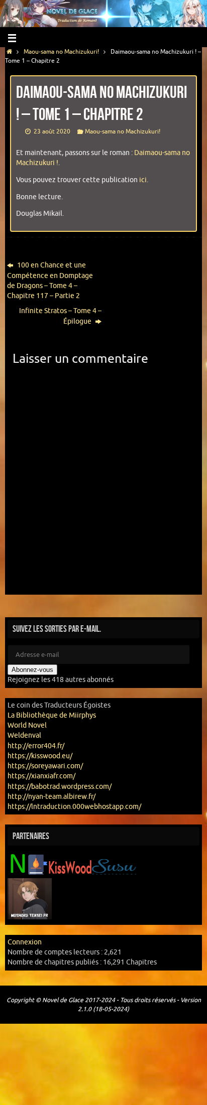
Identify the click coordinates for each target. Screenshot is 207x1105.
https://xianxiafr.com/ (41, 776)
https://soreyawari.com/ (45, 766)
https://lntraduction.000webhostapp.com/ (74, 806)
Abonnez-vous (32, 669)
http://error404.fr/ (36, 746)
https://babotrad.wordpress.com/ (60, 786)
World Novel (27, 725)
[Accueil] (9, 52)
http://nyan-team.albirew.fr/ (51, 796)
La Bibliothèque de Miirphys (52, 715)
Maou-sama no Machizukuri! (61, 52)
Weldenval (24, 735)
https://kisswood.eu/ (40, 756)
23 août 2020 (52, 131)
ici (143, 180)
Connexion (25, 942)
